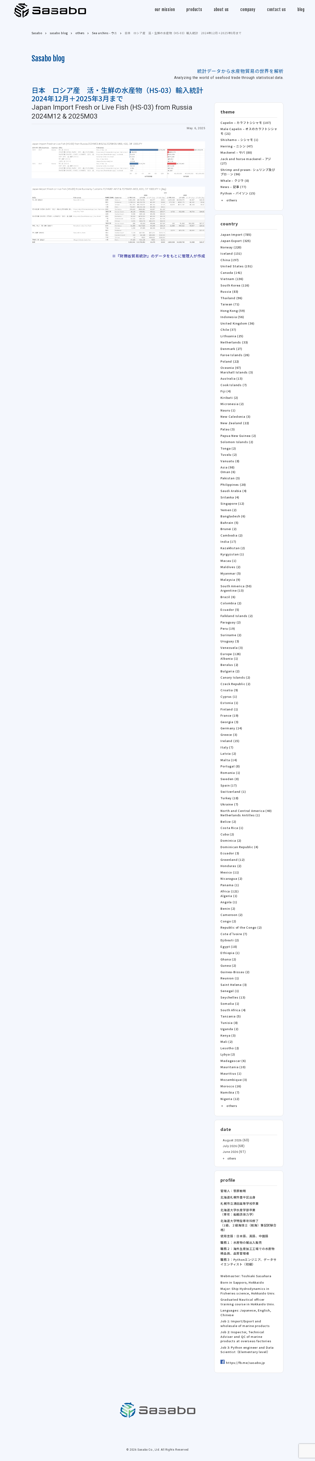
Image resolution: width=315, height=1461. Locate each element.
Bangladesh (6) (232, 516)
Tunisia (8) (229, 1022)
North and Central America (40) (246, 810)
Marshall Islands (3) (236, 372)
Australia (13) (231, 378)
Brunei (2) (228, 529)
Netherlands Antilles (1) (240, 815)
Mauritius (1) (230, 1073)
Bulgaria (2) (230, 671)
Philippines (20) (233, 484)
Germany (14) (231, 728)
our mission (165, 9)
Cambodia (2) (231, 535)
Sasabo (50, 10)
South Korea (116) (235, 285)
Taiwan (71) (230, 304)
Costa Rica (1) (231, 828)
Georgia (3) (229, 722)
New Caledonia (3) (235, 416)
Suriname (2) (231, 635)
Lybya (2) (227, 1054)
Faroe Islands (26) (235, 355)
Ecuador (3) (229, 853)
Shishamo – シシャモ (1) (239, 139)
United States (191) (236, 266)
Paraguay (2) (230, 622)
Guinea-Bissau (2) (235, 972)
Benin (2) (227, 908)
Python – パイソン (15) (237, 193)
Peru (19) (227, 628)
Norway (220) (231, 247)
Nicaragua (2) (231, 878)
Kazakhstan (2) (232, 548)
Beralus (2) (229, 664)
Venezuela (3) (231, 647)
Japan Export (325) (235, 241)
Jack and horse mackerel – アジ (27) (245, 161)
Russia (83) (229, 291)
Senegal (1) (229, 991)
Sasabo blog (48, 58)
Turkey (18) (229, 798)
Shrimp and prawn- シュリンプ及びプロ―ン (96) (247, 171)
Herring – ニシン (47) (236, 146)
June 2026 (230, 1152)
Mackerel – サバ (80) (236, 152)
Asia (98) (227, 467)
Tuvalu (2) (228, 454)
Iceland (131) (231, 253)
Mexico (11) (229, 872)
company (248, 9)
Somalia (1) (229, 1003)
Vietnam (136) (231, 279)
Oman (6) (227, 472)
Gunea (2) (228, 965)
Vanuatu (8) (230, 461)
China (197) (229, 260)
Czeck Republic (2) (235, 684)
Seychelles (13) (232, 997)
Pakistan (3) (230, 478)
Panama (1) (229, 885)
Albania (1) (229, 658)
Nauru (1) (227, 410)
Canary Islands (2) (235, 677)
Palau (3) (227, 429)
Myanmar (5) (230, 573)
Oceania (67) (230, 367)
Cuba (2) (227, 834)
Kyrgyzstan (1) (232, 554)
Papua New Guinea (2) (238, 435)
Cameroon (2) (231, 914)
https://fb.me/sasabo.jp (245, 1362)
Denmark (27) (231, 348)
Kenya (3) (228, 1035)
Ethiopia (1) (230, 953)
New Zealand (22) (234, 423)
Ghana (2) (228, 959)
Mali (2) (226, 1041)
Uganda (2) (229, 1029)
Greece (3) (228, 734)
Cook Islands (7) (233, 385)
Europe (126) (230, 654)
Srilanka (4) (229, 497)
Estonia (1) (229, 703)
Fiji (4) (225, 391)
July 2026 (230, 1146)
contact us (276, 9)
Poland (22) (229, 361)
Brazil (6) (227, 597)
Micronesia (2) (232, 404)
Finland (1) (229, 709)
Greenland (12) (232, 859)
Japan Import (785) (235, 234)
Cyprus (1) (228, 696)
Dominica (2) (230, 840)
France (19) (229, 715)
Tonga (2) (228, 448)
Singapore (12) (232, 503)
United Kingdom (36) (237, 323)
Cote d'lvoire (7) (233, 934)
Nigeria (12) (230, 1099)
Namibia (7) (230, 1092)
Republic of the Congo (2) (241, 927)
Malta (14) (228, 760)
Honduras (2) (231, 866)
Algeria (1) (229, 896)
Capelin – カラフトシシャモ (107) (245, 122)
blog (301, 9)
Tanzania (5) (230, 1016)
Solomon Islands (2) (236, 442)
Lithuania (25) (231, 336)
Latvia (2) (228, 753)
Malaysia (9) (230, 579)
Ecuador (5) (229, 609)
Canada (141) (231, 272)
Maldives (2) (230, 567)
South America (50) (236, 586)
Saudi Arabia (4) (233, 491)
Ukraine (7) (229, 804)
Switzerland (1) (233, 791)
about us (221, 9)
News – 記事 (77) (233, 187)
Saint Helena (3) (233, 984)
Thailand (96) (231, 298)
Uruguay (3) (229, 641)
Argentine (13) (232, 590)
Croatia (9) (229, 690)
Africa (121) (229, 891)
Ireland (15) (230, 741)
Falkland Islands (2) (236, 616)
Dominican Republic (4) (239, 847)
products (194, 9)
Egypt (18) (228, 946)
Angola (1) (228, 902)
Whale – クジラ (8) (234, 180)
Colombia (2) (231, 603)
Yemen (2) (228, 510)
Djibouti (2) (229, 940)
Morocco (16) (230, 1086)
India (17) (228, 541)
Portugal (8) (230, 766)
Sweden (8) (229, 779)
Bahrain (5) (229, 522)
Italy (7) (226, 747)
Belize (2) (228, 821)
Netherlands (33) (234, 342)
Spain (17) (228, 785)
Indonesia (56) (232, 317)
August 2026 (232, 1140)
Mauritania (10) (233, 1067)
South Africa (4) (233, 1010)
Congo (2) (228, 921)
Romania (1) (230, 772)
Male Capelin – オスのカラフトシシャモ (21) (248, 131)
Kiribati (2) (229, 397)
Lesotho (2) (229, 1048)
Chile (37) (228, 329)
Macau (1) (228, 560)
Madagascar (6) (233, 1060)
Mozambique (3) (233, 1079)
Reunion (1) (229, 978)
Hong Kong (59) (232, 310)
